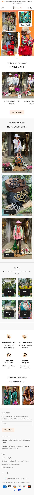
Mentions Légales (7, 458)
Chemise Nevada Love (11, 101)
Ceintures (9, 212)
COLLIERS (25, 314)
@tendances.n (17, 381)
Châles (8, 255)
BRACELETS (8, 314)
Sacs (8, 168)
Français (23, 478)
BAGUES (9, 292)
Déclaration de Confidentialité (10, 464)
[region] (17, 33)
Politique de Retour (7, 467)
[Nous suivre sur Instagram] (7, 473)
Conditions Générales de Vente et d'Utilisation (15, 461)
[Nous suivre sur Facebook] (3, 473)
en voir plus (16, 112)
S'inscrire (8, 430)
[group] (17, 33)
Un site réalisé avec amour (23, 482)
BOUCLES (25, 292)
